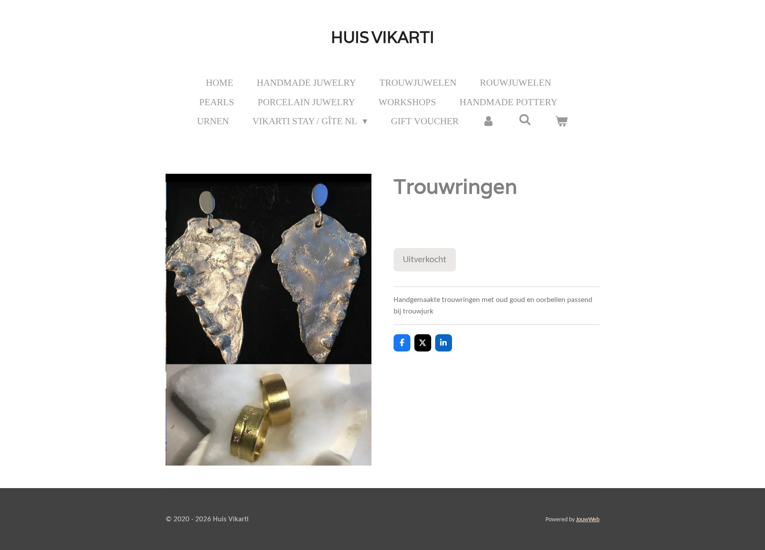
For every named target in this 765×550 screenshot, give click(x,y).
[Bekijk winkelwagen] (562, 121)
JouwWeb (587, 519)
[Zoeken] (525, 120)
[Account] (488, 121)
